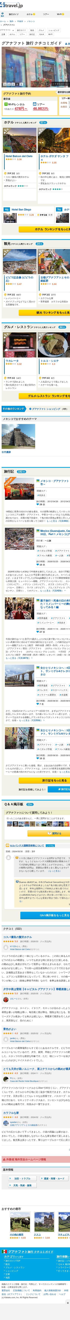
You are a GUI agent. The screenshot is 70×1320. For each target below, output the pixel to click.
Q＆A (41, 34)
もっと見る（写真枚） (52, 590)
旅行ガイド (14, 14)
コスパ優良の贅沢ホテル (17, 937)
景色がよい (9, 1029)
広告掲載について (21, 1290)
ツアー (46, 14)
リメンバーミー (46, 622)
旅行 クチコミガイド (30, 1252)
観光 (32, 30)
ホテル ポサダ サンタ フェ (55, 157)
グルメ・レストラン (15, 1267)
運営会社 (6, 1290)
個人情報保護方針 (52, 1290)
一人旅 (59, 555)
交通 (3, 34)
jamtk (12, 1038)
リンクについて (33, 1294)
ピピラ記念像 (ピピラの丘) (19, 278)
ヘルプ (62, 1294)
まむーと (14, 998)
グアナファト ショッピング (46, 408)
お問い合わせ (49, 1294)
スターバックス (59, 689)
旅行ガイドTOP (13, 1260)
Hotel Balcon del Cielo (19, 156)
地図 (8, 1277)
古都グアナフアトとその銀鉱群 (55, 278)
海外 (12, 21)
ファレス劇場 (45, 555)
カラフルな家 (11, 1113)
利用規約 (37, 1290)
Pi (11, 1078)
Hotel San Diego (21, 209)
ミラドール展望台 (47, 694)
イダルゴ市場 (45, 550)
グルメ (41, 30)
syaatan (13, 1122)
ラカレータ (12, 361)
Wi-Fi (59, 14)
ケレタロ (43, 689)
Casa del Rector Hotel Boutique (24, 1081)
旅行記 (32, 34)
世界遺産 (43, 618)
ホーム (3, 21)
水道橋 (64, 694)
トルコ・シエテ (50, 361)
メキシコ (31, 21)
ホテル (30, 14)
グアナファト (58, 618)
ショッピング (54, 30)
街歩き (41, 495)
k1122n (13, 946)
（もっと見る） (54, 870)
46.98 (41, 108)
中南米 (20, 21)
